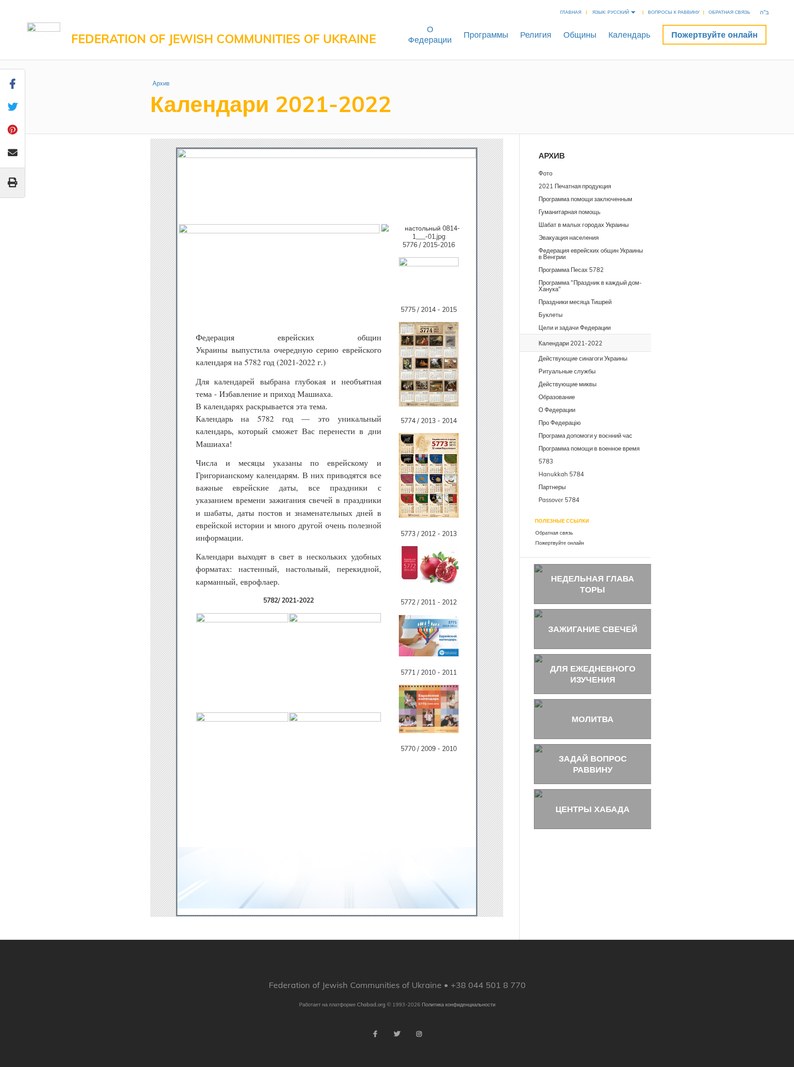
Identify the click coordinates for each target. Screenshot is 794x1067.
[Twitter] (397, 1034)
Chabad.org (371, 1004)
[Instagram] (419, 1034)
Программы (486, 34)
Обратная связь (729, 12)
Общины (579, 34)
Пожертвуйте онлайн (714, 34)
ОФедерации (430, 34)
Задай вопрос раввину (593, 763)
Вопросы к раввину (673, 12)
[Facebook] (375, 1034)
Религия (535, 34)
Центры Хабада (593, 809)
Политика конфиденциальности (458, 1004)
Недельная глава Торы (592, 583)
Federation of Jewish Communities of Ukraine (223, 38)
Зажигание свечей (592, 629)
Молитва (592, 719)
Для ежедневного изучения (592, 673)
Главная (570, 12)
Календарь (629, 34)
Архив (161, 83)
